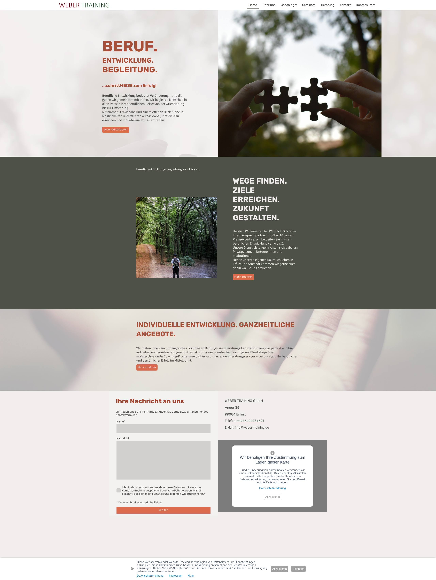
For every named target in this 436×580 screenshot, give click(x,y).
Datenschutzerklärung (272, 488)
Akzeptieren (272, 496)
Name (120, 421)
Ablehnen (298, 568)
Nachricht (122, 438)
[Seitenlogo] (84, 5)
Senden (163, 510)
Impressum (175, 575)
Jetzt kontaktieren (116, 130)
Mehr (191, 575)
